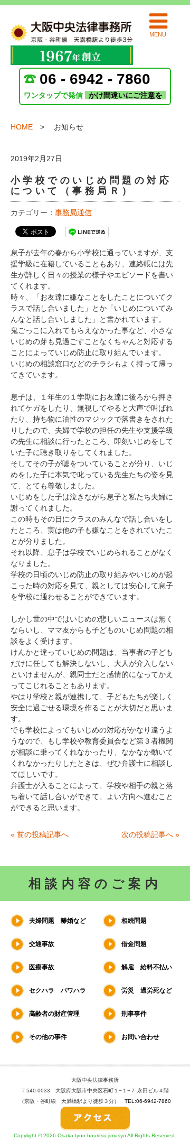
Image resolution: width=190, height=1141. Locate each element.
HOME (22, 127)
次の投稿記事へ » (150, 834)
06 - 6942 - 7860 (95, 79)
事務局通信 (73, 212)
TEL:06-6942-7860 (148, 1101)
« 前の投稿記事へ (40, 834)
